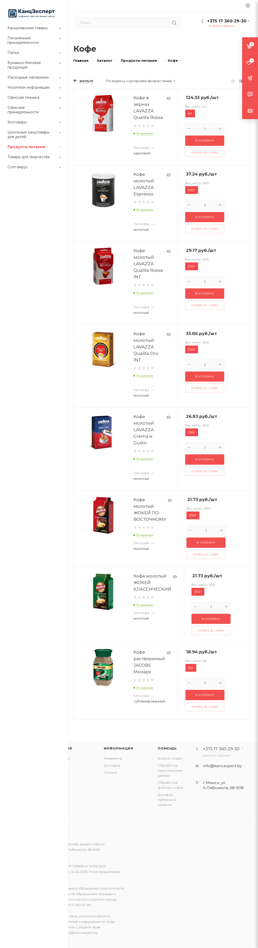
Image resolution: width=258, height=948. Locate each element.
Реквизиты (113, 758)
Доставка (112, 765)
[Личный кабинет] (248, 5)
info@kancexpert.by (222, 765)
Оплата (110, 772)
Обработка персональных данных (170, 770)
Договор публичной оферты (167, 800)
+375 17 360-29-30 (226, 21)
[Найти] (174, 22)
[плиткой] (233, 81)
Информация (118, 748)
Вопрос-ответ (170, 758)
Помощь (167, 748)
